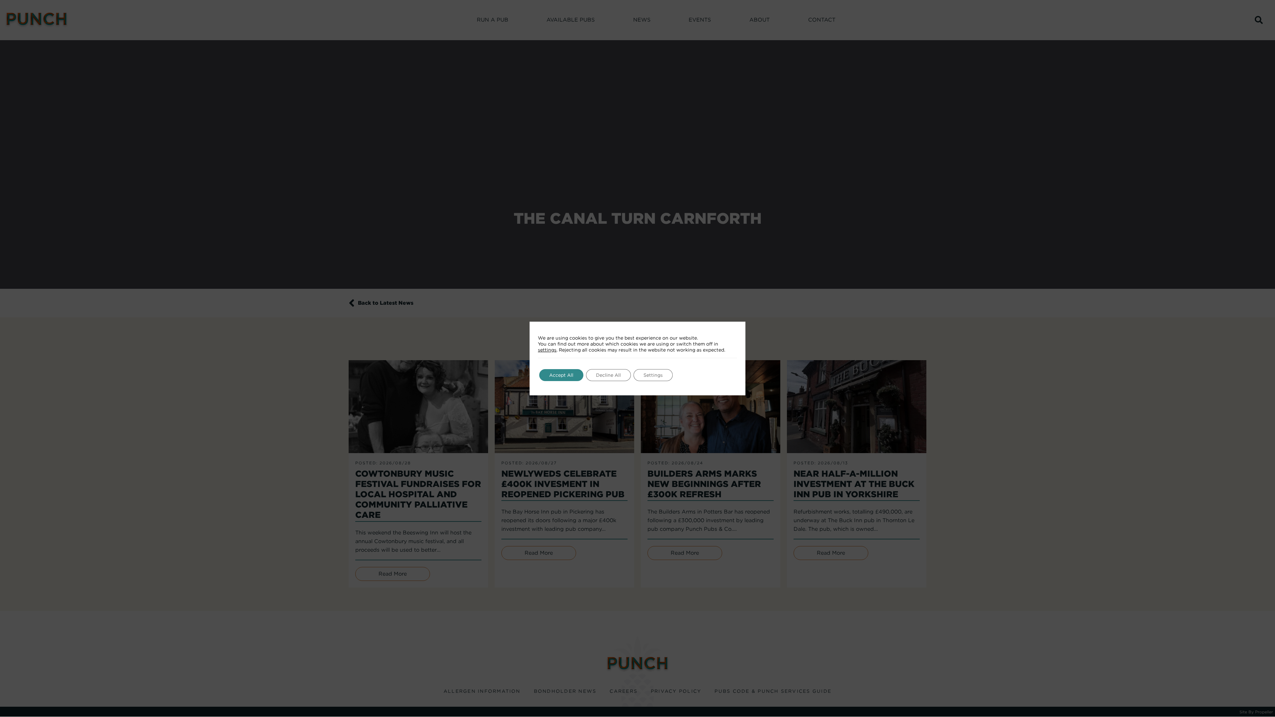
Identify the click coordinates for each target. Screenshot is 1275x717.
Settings (653, 375)
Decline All (608, 375)
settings (547, 350)
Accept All (561, 375)
